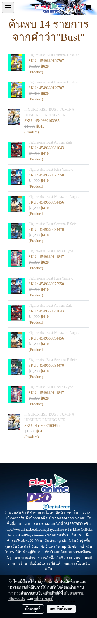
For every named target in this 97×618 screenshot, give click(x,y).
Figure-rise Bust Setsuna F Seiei (53, 224)
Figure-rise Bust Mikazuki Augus (54, 197)
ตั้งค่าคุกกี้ (32, 608)
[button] (75, 8)
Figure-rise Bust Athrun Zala (50, 142)
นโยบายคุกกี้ (43, 598)
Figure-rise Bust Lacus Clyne (51, 251)
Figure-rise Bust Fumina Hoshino (54, 55)
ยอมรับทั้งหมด (61, 608)
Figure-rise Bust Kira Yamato (51, 169)
